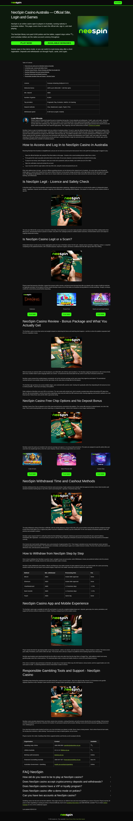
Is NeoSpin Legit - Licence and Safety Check (36, 68)
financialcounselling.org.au (72, 759)
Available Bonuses (59, 43)
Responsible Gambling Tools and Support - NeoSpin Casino (40, 76)
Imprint (83, 819)
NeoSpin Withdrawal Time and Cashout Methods (37, 72)
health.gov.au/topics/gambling (63, 764)
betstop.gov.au (58, 755)
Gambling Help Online (73, 802)
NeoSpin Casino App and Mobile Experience (36, 74)
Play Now (118, 2)
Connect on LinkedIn (94, 125)
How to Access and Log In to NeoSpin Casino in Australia (39, 66)
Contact (67, 819)
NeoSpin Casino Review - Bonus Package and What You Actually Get (42, 70)
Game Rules (78, 819)
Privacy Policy (72, 819)
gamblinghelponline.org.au (72, 745)
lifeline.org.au (65, 750)
